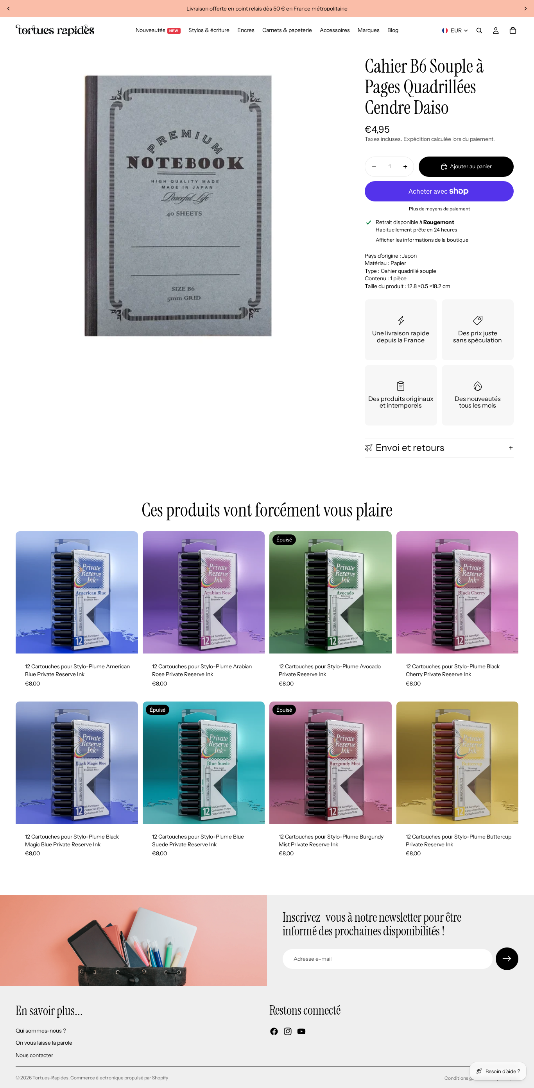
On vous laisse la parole (44, 1043)
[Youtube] (301, 1031)
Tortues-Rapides (50, 1078)
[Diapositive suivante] (525, 8)
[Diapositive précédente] (8, 8)
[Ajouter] (126, 642)
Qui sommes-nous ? (41, 1030)
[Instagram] (287, 1031)
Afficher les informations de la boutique (422, 240)
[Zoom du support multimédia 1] (179, 206)
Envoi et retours (410, 447)
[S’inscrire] (507, 958)
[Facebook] (274, 1031)
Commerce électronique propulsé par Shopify (119, 1078)
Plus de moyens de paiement (439, 209)
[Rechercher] (479, 30)
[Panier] (512, 30)
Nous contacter (34, 1055)
